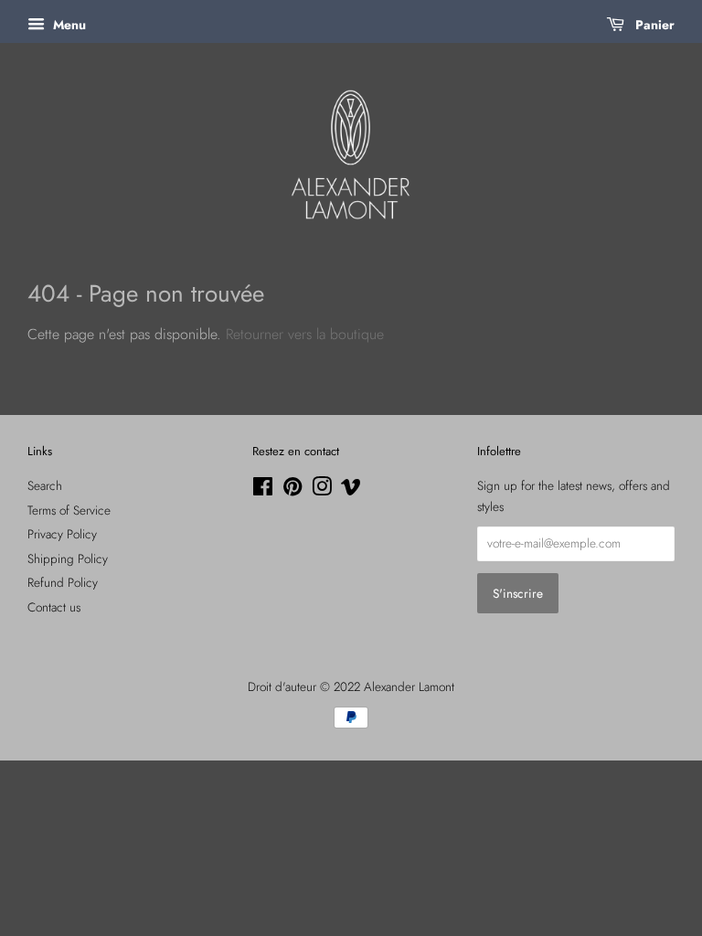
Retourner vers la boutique (305, 334)
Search (44, 485)
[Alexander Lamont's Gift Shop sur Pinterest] (292, 490)
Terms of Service (69, 510)
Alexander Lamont (409, 686)
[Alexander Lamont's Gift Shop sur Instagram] (322, 490)
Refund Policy (62, 582)
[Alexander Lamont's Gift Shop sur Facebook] (262, 490)
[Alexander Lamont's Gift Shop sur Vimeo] (351, 490)
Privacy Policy (62, 534)
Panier (653, 25)
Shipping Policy (67, 558)
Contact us (53, 607)
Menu (67, 25)
